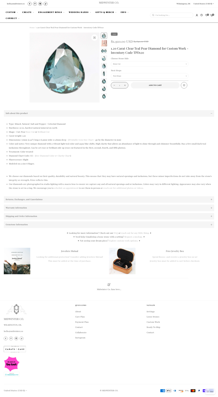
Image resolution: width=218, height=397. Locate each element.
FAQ (116, 233)
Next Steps (116, 70)
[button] (184, 85)
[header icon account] (197, 15)
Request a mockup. (134, 236)
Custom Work (153, 322)
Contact (79, 327)
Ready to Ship (153, 327)
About (78, 311)
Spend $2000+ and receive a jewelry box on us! (174, 257)
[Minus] (114, 85)
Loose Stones (153, 316)
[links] (30, 4)
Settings (151, 311)
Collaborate (81, 332)
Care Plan (80, 316)
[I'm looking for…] (152, 15)
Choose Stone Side (120, 58)
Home (32, 27)
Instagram (80, 337)
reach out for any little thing (135, 233)
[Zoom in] (94, 37)
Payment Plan (82, 322)
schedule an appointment (66, 188)
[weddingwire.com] (12, 374)
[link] (12, 12)
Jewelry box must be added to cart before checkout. (175, 261)
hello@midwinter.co (13, 331)
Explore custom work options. (124, 240)
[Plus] (125, 85)
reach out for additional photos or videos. (123, 188)
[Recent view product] (201, 15)
